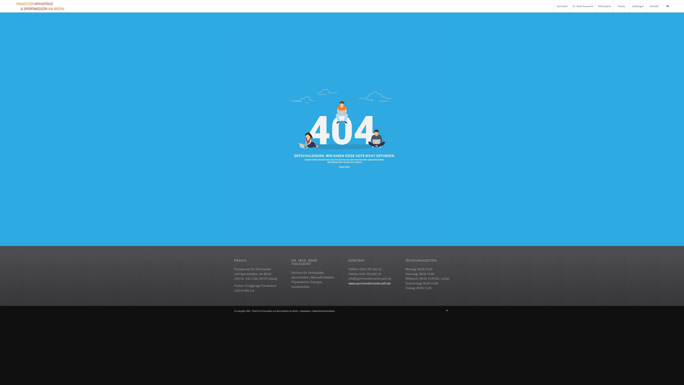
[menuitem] (562, 6)
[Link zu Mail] (667, 6)
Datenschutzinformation (323, 311)
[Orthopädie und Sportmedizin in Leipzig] (40, 6)
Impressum (305, 311)
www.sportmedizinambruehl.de (369, 283)
